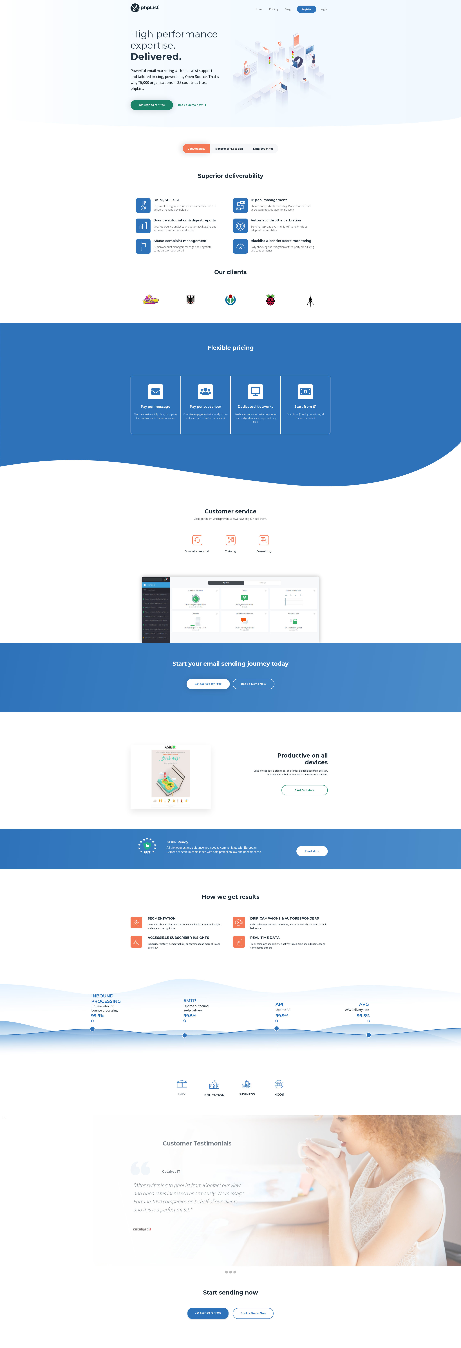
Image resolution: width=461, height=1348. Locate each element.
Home (260, 9)
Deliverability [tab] (196, 148)
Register (306, 9)
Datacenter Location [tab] (229, 148)
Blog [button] (288, 9)
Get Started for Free (208, 683)
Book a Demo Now (253, 684)
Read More (312, 851)
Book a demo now (190, 105)
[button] (137, 777)
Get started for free (152, 105)
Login (323, 9)
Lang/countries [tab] (263, 148)
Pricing (273, 9)
